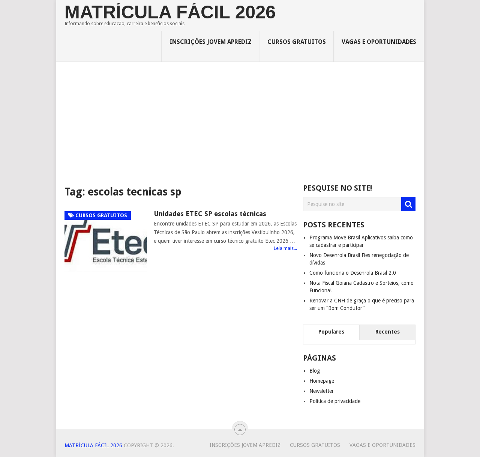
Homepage (321, 381)
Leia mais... (285, 248)
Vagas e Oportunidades (379, 41)
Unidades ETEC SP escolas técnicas (210, 214)
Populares (331, 332)
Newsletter (321, 391)
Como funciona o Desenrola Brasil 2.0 (352, 273)
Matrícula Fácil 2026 (170, 12)
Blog (314, 371)
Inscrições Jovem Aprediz (211, 41)
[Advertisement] (240, 123)
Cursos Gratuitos (296, 41)
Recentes (387, 332)
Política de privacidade (334, 401)
